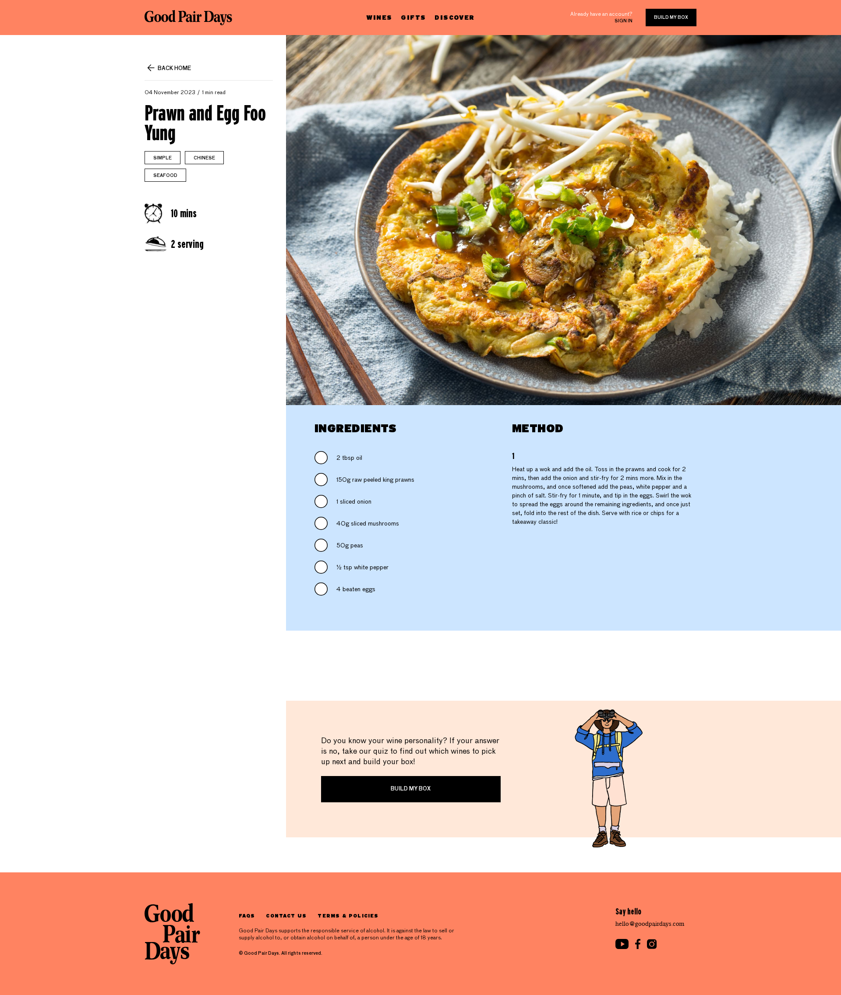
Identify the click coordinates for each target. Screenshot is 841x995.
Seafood (165, 175)
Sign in (624, 21)
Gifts (413, 17)
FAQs (247, 915)
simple (162, 158)
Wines (379, 17)
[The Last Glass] (188, 17)
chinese (204, 158)
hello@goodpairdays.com (650, 924)
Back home (174, 68)
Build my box (671, 17)
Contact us (286, 915)
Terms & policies (348, 915)
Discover (454, 17)
